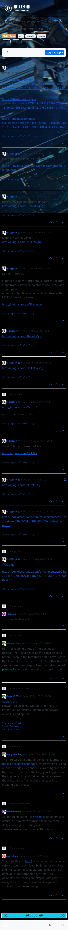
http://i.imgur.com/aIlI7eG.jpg (21, 485)
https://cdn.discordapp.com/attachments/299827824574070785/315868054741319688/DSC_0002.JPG (34, 576)
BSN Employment (10, 729)
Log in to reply (54, 52)
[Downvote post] (63, 143)
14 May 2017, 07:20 (41, 440)
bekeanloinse (13, 811)
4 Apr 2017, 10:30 (40, 67)
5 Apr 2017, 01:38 (40, 153)
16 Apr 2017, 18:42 (41, 362)
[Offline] (4, 67)
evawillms (12, 856)
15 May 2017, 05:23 (41, 511)
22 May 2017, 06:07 (41, 559)
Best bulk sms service (12, 723)
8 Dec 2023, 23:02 (45, 754)
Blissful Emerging (10, 726)
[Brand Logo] (17, 8)
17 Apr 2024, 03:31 (39, 856)
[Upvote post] (51, 143)
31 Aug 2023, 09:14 (40, 643)
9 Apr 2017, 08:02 (40, 268)
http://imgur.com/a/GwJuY (19, 407)
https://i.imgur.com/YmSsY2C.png (18, 136)
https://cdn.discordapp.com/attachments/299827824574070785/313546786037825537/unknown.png (34, 521)
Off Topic (11, 36)
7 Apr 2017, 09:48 (40, 196)
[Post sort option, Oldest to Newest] (7, 52)
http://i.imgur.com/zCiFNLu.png (22, 304)
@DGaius (8, 564)
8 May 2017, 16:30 (41, 402)
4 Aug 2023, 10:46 (37, 613)
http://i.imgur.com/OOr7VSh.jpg (22, 206)
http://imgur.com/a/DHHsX (19, 453)
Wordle (37, 816)
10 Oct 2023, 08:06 (40, 696)
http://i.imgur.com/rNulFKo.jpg (22, 242)
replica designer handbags (19, 764)
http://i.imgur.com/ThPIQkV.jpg (22, 336)
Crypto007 (12, 696)
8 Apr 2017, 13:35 (40, 232)
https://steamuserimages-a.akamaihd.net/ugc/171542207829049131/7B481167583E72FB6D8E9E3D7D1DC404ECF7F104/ (34, 123)
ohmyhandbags (15, 754)
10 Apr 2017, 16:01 (41, 330)
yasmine (11, 613)
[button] (5, 925)
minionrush (12, 643)
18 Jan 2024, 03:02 (43, 811)
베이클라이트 (13, 67)
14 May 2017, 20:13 (41, 479)
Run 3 (28, 861)
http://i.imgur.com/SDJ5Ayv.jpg (22, 368)
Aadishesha (9, 701)
